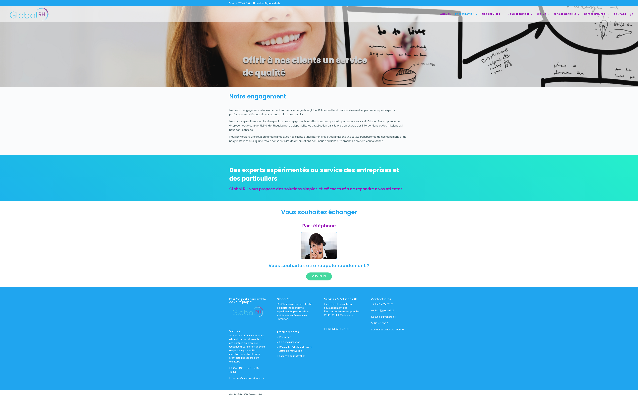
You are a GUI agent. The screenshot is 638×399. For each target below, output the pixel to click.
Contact (620, 14)
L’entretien (285, 337)
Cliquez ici (319, 276)
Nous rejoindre (519, 14)
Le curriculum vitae (289, 342)
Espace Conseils (565, 14)
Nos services (491, 14)
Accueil (445, 14)
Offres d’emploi (595, 14)
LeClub (541, 14)
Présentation (465, 14)
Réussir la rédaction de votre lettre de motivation (295, 349)
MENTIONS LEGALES (337, 329)
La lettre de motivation (292, 356)
